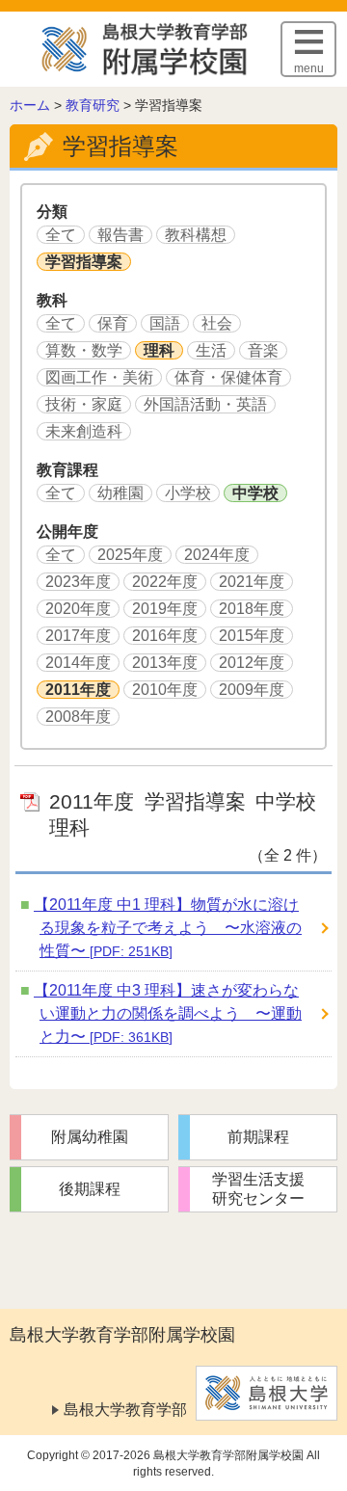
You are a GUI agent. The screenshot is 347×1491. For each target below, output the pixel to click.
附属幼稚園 (89, 1137)
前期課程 (258, 1137)
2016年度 (165, 635)
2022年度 (165, 581)
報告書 (120, 234)
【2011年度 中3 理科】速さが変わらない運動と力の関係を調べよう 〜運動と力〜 (168, 1013)
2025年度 (130, 554)
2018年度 (251, 608)
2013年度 (165, 662)
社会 (216, 323)
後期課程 (89, 1189)
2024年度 (217, 554)
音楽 (263, 350)
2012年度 (251, 662)
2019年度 (165, 608)
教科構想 (196, 234)
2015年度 (251, 635)
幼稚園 (120, 493)
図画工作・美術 (99, 377)
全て (60, 234)
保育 (112, 323)
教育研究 (93, 105)
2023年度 (78, 581)
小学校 (188, 493)
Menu (309, 68)
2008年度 (78, 716)
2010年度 (165, 689)
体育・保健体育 (228, 377)
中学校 (255, 493)
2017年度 (78, 635)
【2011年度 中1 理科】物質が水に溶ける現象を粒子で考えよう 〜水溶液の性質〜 (168, 927)
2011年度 (78, 689)
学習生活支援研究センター (258, 1189)
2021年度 (251, 581)
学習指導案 (83, 261)
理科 (159, 350)
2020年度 (78, 608)
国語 (164, 323)
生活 (211, 350)
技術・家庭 (83, 404)
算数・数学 (83, 350)
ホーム (30, 105)
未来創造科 (83, 431)
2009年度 (251, 689)
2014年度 (78, 662)
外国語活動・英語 (205, 404)
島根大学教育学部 (125, 1409)
